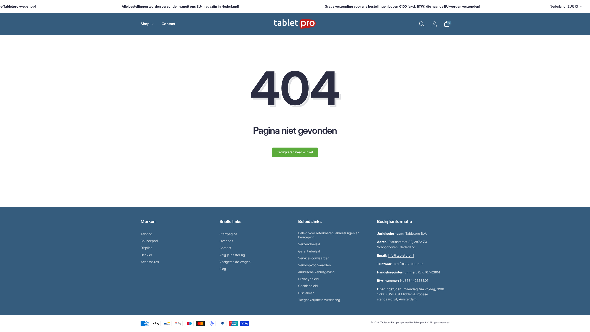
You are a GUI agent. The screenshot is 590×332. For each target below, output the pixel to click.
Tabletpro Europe (389, 322)
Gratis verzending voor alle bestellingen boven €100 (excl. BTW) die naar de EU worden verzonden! (398, 6)
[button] (146, 24)
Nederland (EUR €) (564, 6)
